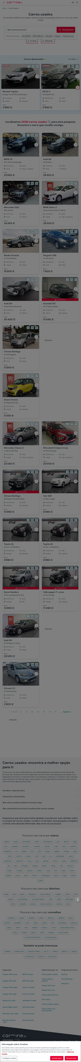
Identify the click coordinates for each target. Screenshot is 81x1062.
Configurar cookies (9, 1058)
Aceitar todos (57, 1058)
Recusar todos (71, 1058)
